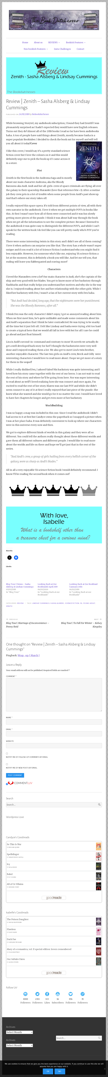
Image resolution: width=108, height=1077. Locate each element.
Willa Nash (13, 867)
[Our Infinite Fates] (98, 964)
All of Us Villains (15, 884)
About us (38, 42)
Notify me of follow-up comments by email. (27, 757)
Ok (48, 1071)
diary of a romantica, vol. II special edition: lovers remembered (39, 949)
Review (20, 603)
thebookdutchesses (40, 114)
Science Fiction (72, 603)
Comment (11, 676)
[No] (104, 1068)
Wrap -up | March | (29, 655)
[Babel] (98, 879)
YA (81, 603)
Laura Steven (13, 962)
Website (10, 741)
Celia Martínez (14, 952)
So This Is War (14, 844)
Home (25, 42)
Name (9, 718)
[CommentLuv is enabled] (20, 784)
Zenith (9, 606)
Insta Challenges (62, 49)
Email (9, 729)
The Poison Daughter (18, 919)
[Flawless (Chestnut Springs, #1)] (98, 935)
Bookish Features (74, 42)
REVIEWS (53, 42)
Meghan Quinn (14, 847)
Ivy (8, 864)
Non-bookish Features (35, 49)
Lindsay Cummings (41, 603)
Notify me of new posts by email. (22, 768)
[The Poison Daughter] (98, 925)
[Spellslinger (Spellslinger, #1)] (98, 859)
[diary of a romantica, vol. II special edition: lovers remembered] (98, 954)
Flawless (11, 929)
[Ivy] (98, 869)
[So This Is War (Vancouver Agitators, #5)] (98, 849)
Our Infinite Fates (16, 959)
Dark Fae (11, 939)
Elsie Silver (13, 932)
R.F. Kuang (12, 877)
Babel (10, 874)
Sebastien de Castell (16, 857)
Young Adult (89, 603)
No (59, 1071)
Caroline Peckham (15, 942)
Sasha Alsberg (57, 603)
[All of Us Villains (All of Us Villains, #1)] (98, 889)
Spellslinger (13, 854)
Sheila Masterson (15, 922)
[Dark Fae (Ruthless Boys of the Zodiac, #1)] (98, 944)
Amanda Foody (14, 887)
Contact (80, 49)
